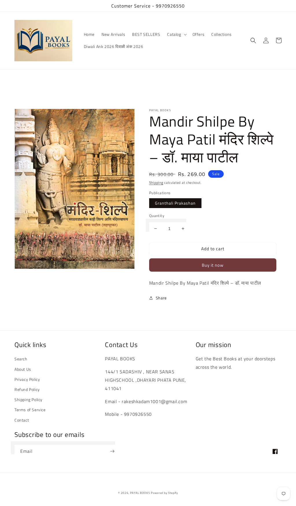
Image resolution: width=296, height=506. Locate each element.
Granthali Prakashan (175, 203)
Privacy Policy (27, 379)
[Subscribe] (112, 451)
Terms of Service (30, 410)
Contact (21, 420)
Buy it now (212, 265)
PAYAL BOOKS (140, 493)
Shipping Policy (28, 399)
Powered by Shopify (164, 493)
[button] (176, 34)
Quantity (156, 215)
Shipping (156, 182)
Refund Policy (27, 389)
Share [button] (161, 298)
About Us (22, 369)
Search (20, 359)
